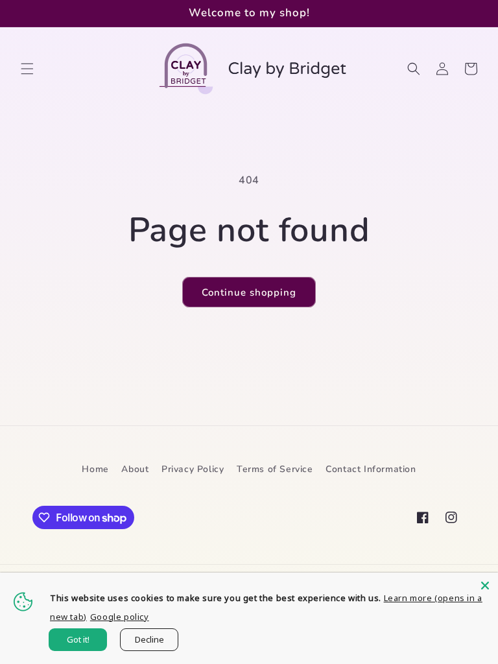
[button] (27, 68)
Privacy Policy (192, 469)
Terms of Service (275, 469)
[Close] (485, 585)
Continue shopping (249, 292)
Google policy (119, 616)
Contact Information (371, 469)
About (134, 469)
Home (95, 469)
